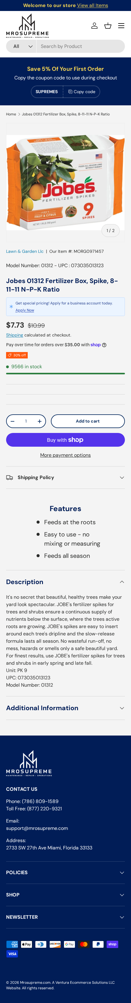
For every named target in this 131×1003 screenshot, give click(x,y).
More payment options (65, 455)
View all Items (92, 5)
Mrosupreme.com (35, 982)
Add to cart (88, 421)
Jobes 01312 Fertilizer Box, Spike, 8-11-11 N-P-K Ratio (66, 114)
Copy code (84, 91)
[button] (108, 25)
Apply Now (25, 310)
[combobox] (65, 46)
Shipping (14, 335)
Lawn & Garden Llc (25, 251)
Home (11, 114)
